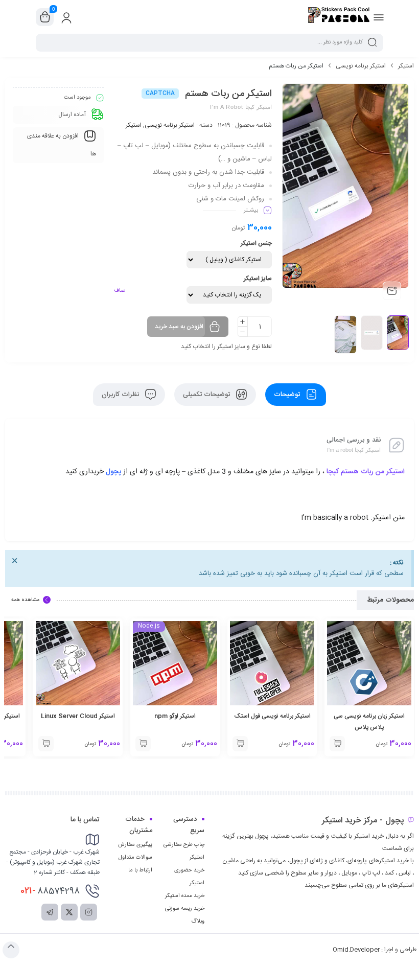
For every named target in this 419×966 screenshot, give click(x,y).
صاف (119, 290)
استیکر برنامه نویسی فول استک (272, 716)
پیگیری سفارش (135, 844)
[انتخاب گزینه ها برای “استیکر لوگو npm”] (143, 743)
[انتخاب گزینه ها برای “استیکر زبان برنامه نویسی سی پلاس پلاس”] (337, 743)
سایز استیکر (258, 278)
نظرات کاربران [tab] (121, 394)
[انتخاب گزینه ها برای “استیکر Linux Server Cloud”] (46, 743)
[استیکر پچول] (338, 17)
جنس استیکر (256, 243)
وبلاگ (197, 921)
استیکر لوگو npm (175, 716)
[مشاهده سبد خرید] (45, 17)
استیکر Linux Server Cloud (78, 716)
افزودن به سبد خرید (179, 326)
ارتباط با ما (140, 870)
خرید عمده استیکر (184, 896)
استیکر (406, 66)
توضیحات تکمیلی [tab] (207, 394)
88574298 (50, 891)
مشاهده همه (25, 600)
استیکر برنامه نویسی (361, 66)
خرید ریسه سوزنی (184, 908)
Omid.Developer (356, 950)
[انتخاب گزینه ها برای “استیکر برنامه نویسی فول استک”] (240, 743)
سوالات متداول (135, 857)
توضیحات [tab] (288, 394)
